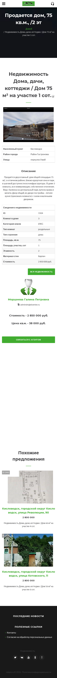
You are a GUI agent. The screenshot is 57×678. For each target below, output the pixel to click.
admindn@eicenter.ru (30, 304)
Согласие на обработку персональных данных (29, 637)
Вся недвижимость (41, 272)
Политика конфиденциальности (36, 672)
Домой (29, 28)
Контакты (11, 632)
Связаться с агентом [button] (28, 340)
